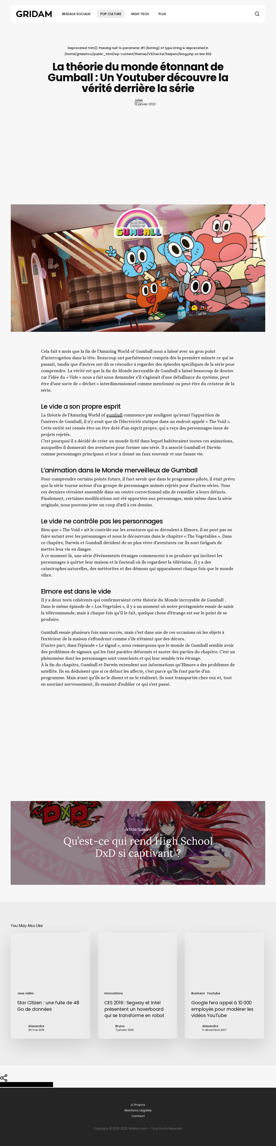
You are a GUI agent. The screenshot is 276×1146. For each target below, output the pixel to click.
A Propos (138, 1105)
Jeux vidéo (25, 993)
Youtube (213, 993)
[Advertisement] (138, 157)
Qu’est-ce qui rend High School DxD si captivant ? (138, 843)
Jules (139, 100)
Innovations (113, 993)
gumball (114, 415)
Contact (138, 1116)
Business (198, 993)
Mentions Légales (138, 1110)
